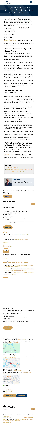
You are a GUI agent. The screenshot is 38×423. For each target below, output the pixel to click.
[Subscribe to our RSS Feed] (17, 262)
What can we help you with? (9, 221)
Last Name (6, 216)
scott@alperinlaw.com (20, 179)
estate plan (12, 85)
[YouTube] (9, 407)
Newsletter (7, 246)
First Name (6, 214)
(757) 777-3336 (21, 339)
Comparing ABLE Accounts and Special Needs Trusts (18, 171)
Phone (5, 217)
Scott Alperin (16, 179)
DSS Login (9, 422)
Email (4, 219)
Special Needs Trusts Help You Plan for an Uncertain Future (19, 169)
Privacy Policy (6, 416)
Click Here (7, 196)
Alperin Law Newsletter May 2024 (21, 234)
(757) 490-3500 (17, 356)
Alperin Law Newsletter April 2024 (21, 239)
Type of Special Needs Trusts (12, 167)
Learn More (8, 227)
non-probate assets (25, 21)
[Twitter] (6, 407)
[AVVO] (11, 407)
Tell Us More (6, 224)
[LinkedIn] (7, 407)
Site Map (5, 422)
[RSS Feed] (14, 407)
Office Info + (9, 342)
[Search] (33, 204)
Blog (5, 262)
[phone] (31, 2)
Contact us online (8, 154)
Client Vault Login (9, 395)
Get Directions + (16, 342)
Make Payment (21, 395)
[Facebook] (4, 407)
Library (5, 232)
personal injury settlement (10, 40)
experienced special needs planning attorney (14, 152)
